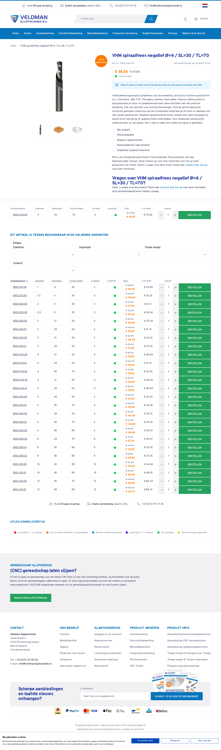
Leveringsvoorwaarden (107, 653)
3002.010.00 (20, 287)
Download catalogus (106, 659)
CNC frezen (136, 666)
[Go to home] (28, 19)
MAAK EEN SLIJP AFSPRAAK (30, 598)
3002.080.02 (20, 456)
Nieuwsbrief (101, 666)
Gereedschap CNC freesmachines (186, 640)
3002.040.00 (20, 354)
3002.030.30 (20, 337)
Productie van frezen (72, 653)
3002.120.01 (19, 489)
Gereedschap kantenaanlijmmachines (189, 634)
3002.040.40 (20, 380)
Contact (65, 634)
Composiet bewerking (142, 653)
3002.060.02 (20, 430)
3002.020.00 (20, 304)
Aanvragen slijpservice (73, 666)
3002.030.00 (20, 321)
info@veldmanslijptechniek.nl (165, 5)
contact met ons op (196, 165)
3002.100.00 (20, 464)
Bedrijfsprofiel (68, 640)
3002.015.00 (20, 295)
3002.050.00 (20, 397)
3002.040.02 (20, 215)
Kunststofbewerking (142, 640)
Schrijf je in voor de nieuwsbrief (177, 696)
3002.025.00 (20, 312)
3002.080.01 (20, 447)
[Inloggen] (186, 19)
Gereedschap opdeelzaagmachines (187, 647)
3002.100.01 (19, 472)
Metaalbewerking (140, 647)
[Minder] (161, 215)
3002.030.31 (19, 346)
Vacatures (66, 659)
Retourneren (102, 647)
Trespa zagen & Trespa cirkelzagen (187, 659)
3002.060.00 (20, 413)
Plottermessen (138, 659)
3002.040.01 (20, 363)
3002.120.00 (20, 481)
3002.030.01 (20, 329)
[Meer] (175, 215)
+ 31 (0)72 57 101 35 (26, 660)
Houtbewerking (139, 634)
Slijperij (64, 647)
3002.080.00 (20, 439)
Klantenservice (103, 640)
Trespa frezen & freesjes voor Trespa (189, 653)
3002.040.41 (20, 388)
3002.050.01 (20, 405)
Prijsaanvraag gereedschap (183, 666)
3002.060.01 (20, 422)
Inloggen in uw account (108, 634)
